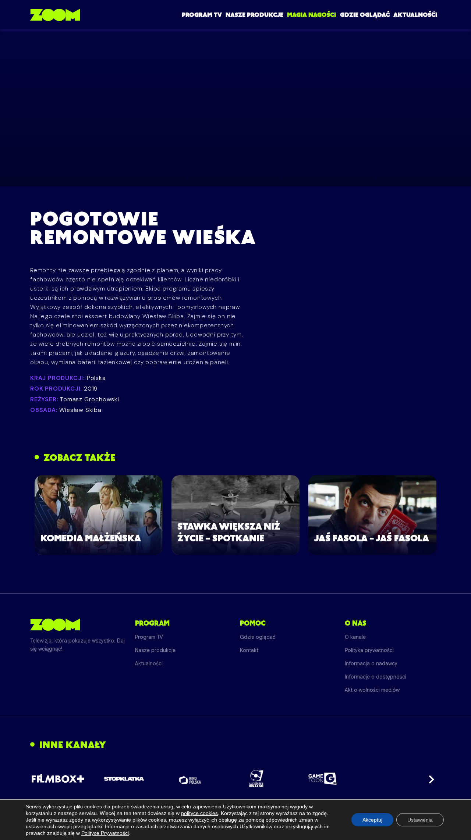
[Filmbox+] (57, 778)
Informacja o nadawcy (371, 663)
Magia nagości (311, 15)
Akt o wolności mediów (372, 690)
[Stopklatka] (124, 778)
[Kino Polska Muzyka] (256, 778)
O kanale (355, 637)
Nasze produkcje (254, 15)
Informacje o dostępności (375, 676)
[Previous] (42, 778)
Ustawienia (420, 820)
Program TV (202, 15)
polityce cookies (199, 813)
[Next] (429, 778)
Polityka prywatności (369, 650)
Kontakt (249, 650)
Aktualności (415, 15)
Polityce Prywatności (105, 833)
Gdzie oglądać (365, 15)
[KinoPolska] (190, 779)
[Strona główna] (55, 14)
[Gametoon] (322, 779)
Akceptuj (372, 820)
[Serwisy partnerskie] (235, 778)
